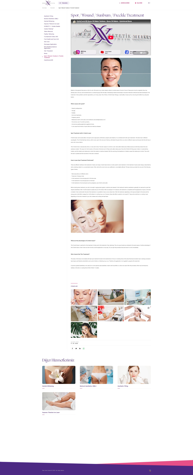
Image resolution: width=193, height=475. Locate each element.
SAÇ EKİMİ (139, 3)
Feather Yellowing (49, 34)
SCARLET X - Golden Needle (52, 26)
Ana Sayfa (44, 7)
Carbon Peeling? (48, 29)
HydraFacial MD (48, 60)
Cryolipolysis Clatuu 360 (51, 36)
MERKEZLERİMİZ (125, 3)
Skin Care (47, 41)
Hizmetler (52, 7)
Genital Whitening (49, 21)
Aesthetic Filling (48, 16)
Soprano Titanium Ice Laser (51, 23)
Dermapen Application (50, 44)
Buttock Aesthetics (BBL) (51, 18)
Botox (45, 53)
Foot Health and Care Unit (51, 39)
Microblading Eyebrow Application (50, 47)
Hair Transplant (48, 51)
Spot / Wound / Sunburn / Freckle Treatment (53, 56)
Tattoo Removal (48, 31)
